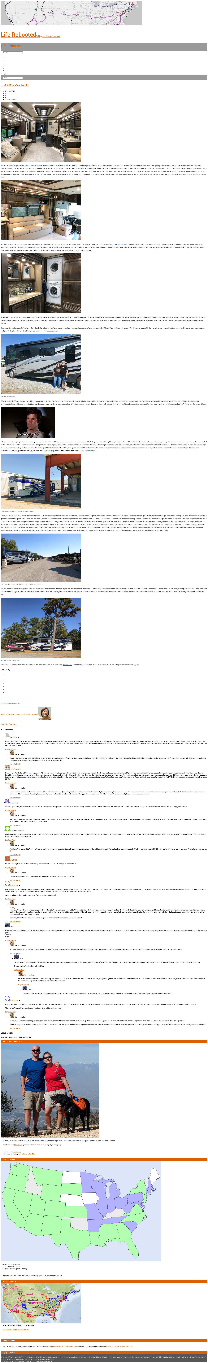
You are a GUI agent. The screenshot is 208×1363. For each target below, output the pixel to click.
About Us (8, 62)
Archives (8, 60)
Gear (7, 70)
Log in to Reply (10, 749)
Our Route (9, 64)
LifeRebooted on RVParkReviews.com (63, 1346)
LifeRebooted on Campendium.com (119, 1346)
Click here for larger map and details (15, 1329)
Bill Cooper (14, 885)
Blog (7, 58)
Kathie (32, 1154)
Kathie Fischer (9, 724)
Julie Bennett (14, 769)
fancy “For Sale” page (117, 244)
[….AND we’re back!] (41, 161)
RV (6, 95)
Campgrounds (10, 66)
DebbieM (13, 860)
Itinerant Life (67, 665)
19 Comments (10, 99)
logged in (13, 1037)
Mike (24, 1154)
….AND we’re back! (15, 85)
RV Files (8, 68)
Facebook (17, 1152)
